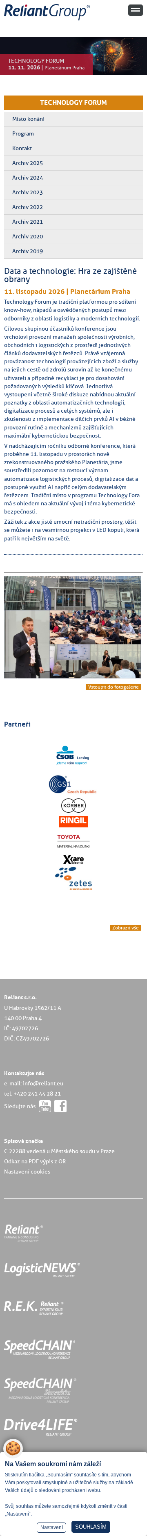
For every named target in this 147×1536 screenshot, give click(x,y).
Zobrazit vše (125, 928)
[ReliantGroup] (48, 20)
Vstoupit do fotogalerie (113, 687)
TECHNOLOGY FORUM (73, 102)
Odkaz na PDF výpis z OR (35, 1161)
